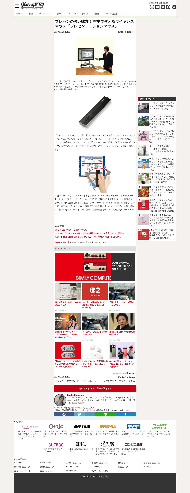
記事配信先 (21, 459)
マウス (122, 381)
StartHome (71, 471)
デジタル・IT (45, 14)
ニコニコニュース (151, 463)
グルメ (85, 14)
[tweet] (79, 414)
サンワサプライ (109, 381)
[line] (105, 414)
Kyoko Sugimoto (126, 32)
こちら (92, 407)
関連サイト (21, 421)
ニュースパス (46, 471)
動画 (97, 14)
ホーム (19, 14)
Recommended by (119, 373)
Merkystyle (97, 467)
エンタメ (72, 14)
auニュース (123, 467)
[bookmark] (126, 414)
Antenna (147, 467)
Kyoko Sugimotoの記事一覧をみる (95, 388)
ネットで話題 (111, 14)
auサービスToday (100, 471)
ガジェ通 (59, 381)
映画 (31, 14)
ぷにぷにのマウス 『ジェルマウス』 (71, 230)
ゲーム (60, 14)
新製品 (131, 381)
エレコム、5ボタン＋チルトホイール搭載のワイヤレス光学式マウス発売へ (89, 233)
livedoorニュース (99, 463)
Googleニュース (73, 463)
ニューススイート (22, 471)
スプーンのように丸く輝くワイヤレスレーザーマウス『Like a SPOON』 (88, 237)
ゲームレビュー (91, 381)
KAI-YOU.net (72, 467)
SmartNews (45, 463)
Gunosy (17, 463)
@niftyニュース (47, 467)
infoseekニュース (22, 467)
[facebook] (64, 414)
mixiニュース (124, 463)
